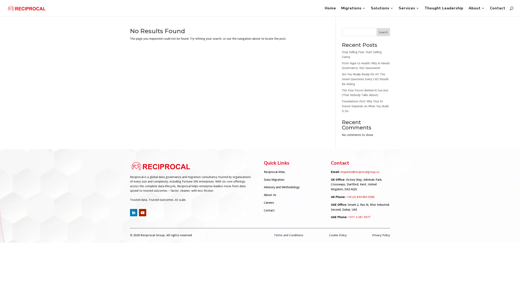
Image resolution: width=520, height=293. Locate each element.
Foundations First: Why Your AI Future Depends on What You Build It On (365, 106)
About (475, 9)
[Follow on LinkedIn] (133, 212)
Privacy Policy (381, 235)
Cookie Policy (338, 235)
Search (383, 32)
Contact (497, 9)
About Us (270, 195)
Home (330, 9)
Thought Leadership (444, 9)
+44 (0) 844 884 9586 (360, 197)
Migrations (351, 9)
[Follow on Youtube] (142, 212)
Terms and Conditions (288, 235)
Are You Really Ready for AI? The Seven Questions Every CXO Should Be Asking (365, 79)
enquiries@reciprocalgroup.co (359, 172)
